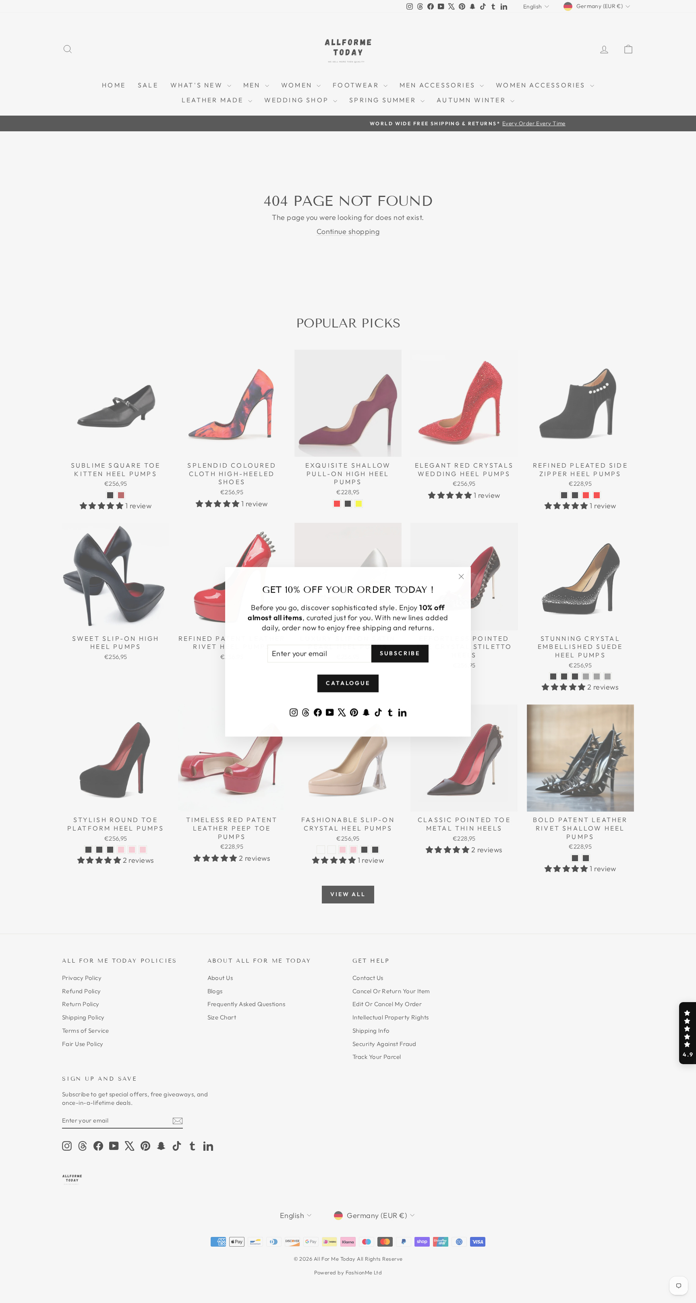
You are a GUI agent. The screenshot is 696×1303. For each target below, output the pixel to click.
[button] (687, 1033)
